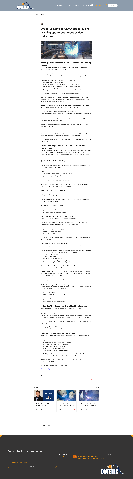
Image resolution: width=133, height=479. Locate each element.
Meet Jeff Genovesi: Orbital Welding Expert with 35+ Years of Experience (43, 404)
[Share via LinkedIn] (48, 375)
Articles (42, 14)
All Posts (36, 14)
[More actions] (91, 24)
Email (9, 455)
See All (97, 387)
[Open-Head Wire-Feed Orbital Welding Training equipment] (89, 395)
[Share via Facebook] (41, 375)
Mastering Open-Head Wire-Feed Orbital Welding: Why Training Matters (89, 404)
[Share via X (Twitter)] (45, 375)
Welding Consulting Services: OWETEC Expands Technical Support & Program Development (66, 404)
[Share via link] (51, 375)
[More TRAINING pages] (70, 5)
